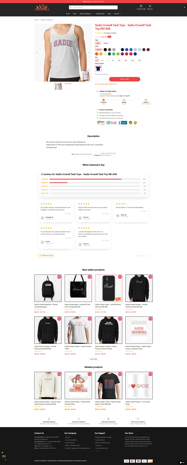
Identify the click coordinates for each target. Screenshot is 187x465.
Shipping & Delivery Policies (103, 437)
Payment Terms (100, 440)
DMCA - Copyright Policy (72, 445)
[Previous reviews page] (137, 256)
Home (36, 20)
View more (93, 359)
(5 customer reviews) (110, 33)
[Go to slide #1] (58, 86)
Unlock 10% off (4, 456)
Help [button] (183, 462)
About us (68, 437)
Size (96, 57)
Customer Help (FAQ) (101, 448)
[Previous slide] (37, 53)
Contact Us (98, 445)
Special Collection (47, 20)
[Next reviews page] (147, 256)
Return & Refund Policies (102, 443)
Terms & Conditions (71, 440)
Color (96, 46)
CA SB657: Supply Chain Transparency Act (77, 448)
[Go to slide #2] (68, 86)
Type (96, 40)
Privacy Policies (69, 443)
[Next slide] (89, 53)
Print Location (99, 63)
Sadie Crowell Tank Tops (108, 153)
